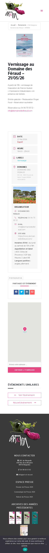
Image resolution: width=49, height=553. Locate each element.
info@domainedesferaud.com (20, 111)
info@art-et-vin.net (25, 475)
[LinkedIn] (26, 292)
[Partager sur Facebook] (16, 292)
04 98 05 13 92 (25, 470)
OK (25, 549)
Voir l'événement (27, 395)
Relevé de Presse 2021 (24, 497)
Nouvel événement (22, 403)
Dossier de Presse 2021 (24, 487)
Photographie (15, 278)
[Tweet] (21, 292)
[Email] (32, 292)
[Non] (46, 544)
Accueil (13, 25)
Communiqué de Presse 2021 (24, 492)
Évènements (22, 25)
